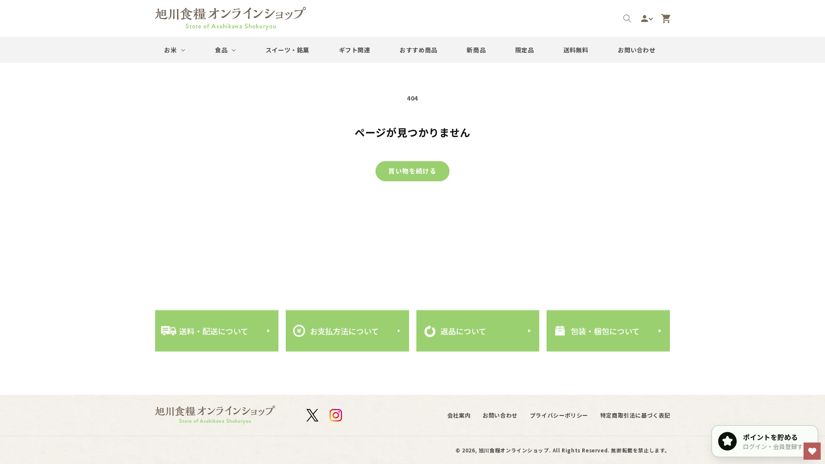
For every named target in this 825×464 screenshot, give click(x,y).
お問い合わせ (500, 415)
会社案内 (459, 415)
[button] (627, 18)
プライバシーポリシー (559, 415)
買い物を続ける (412, 170)
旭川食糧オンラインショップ (514, 450)
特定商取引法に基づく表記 (635, 415)
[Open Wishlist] (812, 451)
